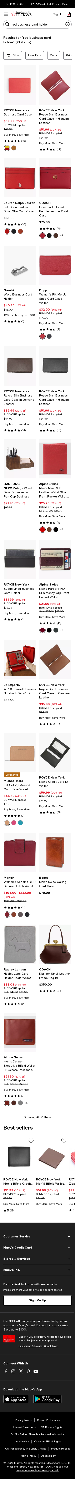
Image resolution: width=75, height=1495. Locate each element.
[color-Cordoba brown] (49, 529)
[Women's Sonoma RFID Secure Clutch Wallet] (20, 852)
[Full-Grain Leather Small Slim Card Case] (20, 177)
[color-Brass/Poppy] (42, 235)
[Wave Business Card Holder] (20, 265)
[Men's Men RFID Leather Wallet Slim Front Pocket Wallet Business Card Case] (55, 458)
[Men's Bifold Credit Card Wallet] (18, 1156)
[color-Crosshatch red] (42, 529)
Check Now (51, 1346)
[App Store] (15, 1399)
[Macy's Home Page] (21, 14)
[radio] (7, 148)
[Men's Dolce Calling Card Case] (55, 852)
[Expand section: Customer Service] (37, 1236)
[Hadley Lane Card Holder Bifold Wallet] (20, 944)
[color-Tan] (13, 147)
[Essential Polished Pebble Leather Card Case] (55, 177)
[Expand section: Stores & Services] (37, 1258)
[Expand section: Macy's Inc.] (37, 1269)
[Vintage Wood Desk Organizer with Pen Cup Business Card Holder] (20, 458)
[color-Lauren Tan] (20, 231)
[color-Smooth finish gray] (20, 1102)
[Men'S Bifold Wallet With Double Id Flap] (51, 1156)
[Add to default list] (31, 1140)
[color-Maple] (55, 235)
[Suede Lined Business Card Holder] (20, 559)
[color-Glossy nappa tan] (7, 1102)
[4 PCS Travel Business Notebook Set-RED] (20, 660)
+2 (61, 235)
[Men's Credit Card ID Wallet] (55, 752)
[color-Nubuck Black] (55, 630)
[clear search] (67, 24)
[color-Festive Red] (7, 231)
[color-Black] (13, 231)
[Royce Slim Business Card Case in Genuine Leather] (55, 85)
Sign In (57, 14)
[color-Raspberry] (13, 822)
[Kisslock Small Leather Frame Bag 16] (55, 944)
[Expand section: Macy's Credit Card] (37, 1247)
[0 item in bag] (69, 14)
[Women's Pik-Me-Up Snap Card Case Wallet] (55, 265)
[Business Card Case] (20, 85)
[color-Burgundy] (42, 630)
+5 (61, 529)
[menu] (5, 14)
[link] (20, 129)
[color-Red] (7, 147)
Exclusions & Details (30, 1346)
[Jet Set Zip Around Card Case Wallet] (20, 752)
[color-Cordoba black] (55, 529)
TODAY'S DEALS (14, 4)
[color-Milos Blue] (20, 822)
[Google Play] (47, 1399)
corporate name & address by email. (37, 1470)
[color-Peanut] (7, 822)
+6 (61, 630)
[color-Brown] (20, 914)
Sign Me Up (37, 1300)
